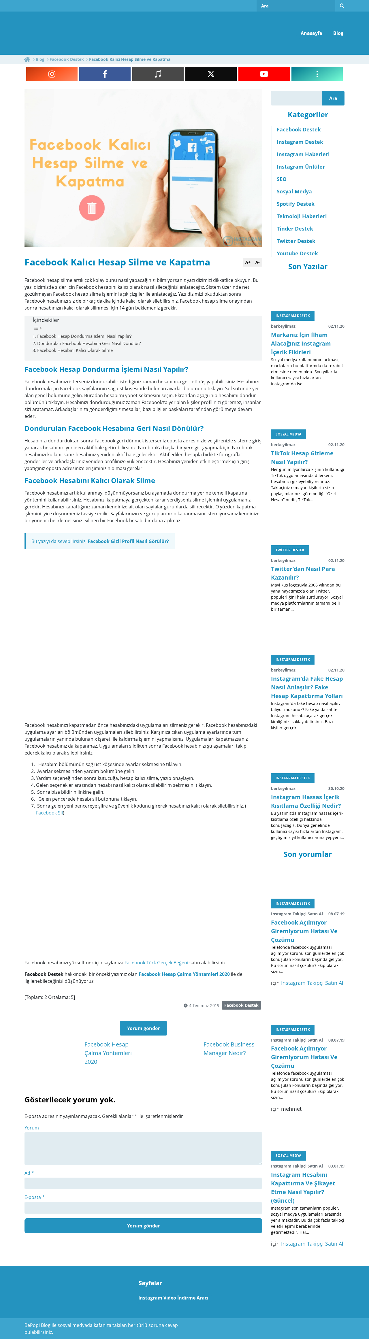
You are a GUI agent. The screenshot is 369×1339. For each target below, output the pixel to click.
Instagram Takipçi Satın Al (312, 982)
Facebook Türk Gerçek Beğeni (156, 962)
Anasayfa (311, 33)
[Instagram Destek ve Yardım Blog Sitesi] (68, 33)
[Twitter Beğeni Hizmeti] (211, 74)
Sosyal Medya (294, 191)
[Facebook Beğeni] (105, 74)
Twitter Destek (296, 240)
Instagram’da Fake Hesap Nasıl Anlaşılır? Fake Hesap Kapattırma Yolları (307, 687)
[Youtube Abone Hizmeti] (264, 74)
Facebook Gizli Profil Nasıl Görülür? (128, 541)
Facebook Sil (49, 813)
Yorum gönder (143, 1028)
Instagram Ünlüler (301, 166)
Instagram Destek (300, 141)
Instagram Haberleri (303, 154)
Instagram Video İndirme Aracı (173, 1298)
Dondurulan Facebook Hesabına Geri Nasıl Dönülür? (89, 343)
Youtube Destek (297, 253)
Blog (338, 33)
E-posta (35, 1197)
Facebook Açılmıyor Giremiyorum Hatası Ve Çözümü (304, 931)
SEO (282, 179)
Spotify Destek (296, 203)
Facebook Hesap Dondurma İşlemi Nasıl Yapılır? (84, 336)
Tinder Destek (295, 228)
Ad (29, 1173)
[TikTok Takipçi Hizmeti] (158, 74)
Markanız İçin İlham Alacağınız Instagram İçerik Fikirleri (301, 343)
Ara (333, 98)
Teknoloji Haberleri (302, 216)
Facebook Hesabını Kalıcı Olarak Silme (75, 350)
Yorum (32, 1128)
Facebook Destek (241, 1005)
